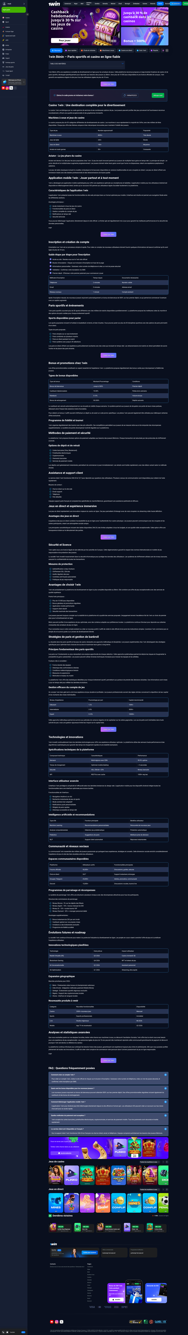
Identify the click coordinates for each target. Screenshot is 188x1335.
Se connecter (176, 3)
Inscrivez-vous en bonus (66, 40)
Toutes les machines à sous (148, 1162)
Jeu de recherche (66, 1153)
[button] (112, 41)
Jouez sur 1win (108, 84)
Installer (117, 1299)
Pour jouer (134, 1155)
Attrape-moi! (158, 95)
